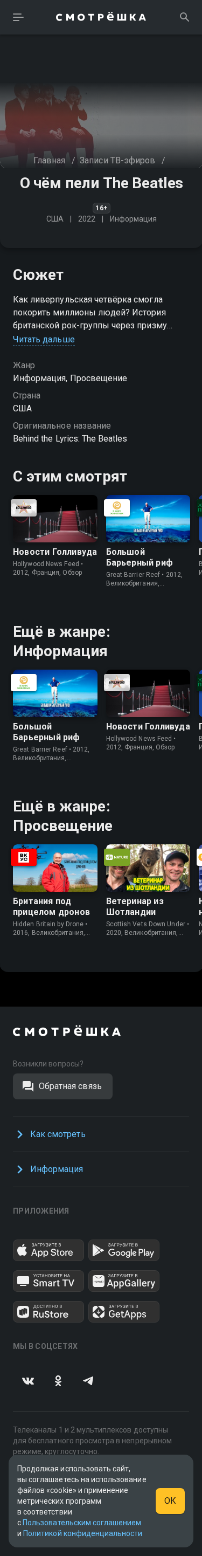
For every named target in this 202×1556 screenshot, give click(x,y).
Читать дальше (44, 339)
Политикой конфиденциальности (82, 1533)
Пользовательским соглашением (82, 1522)
